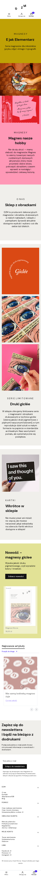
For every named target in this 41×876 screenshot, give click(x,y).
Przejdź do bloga (8, 651)
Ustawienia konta (8, 839)
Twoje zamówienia (8, 837)
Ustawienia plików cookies (12, 812)
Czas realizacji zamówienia (12, 808)
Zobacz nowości (16, 576)
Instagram (6, 855)
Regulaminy (6, 826)
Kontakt (5, 794)
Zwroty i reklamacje (9, 828)
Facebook (6, 851)
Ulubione (5, 841)
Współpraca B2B (8, 796)
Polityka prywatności (10, 824)
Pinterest (5, 853)
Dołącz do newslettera (14, 766)
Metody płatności (8, 822)
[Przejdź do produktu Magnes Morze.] (20, 606)
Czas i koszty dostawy (10, 810)
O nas (4, 792)
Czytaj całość (11, 700)
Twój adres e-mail (9, 761)
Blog (3, 799)
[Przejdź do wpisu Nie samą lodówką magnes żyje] (20, 673)
